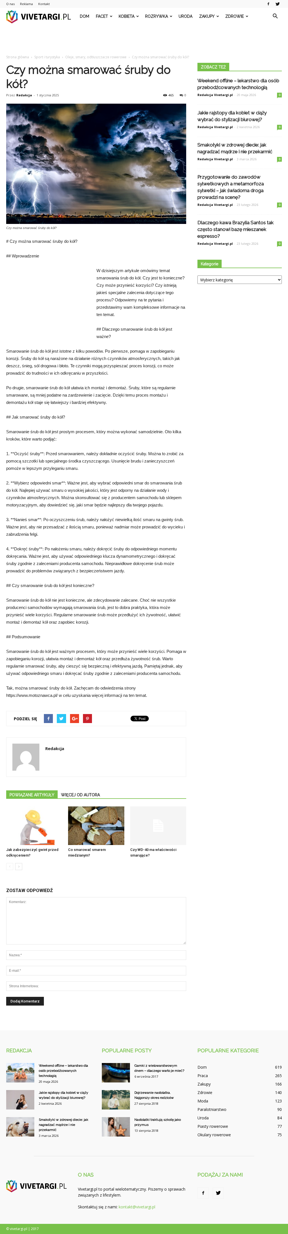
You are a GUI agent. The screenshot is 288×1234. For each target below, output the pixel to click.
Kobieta (126, 16)
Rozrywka (156, 16)
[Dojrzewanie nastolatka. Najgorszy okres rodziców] (116, 1100)
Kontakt (44, 4)
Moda (202, 1101)
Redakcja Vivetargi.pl (215, 95)
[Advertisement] (144, 40)
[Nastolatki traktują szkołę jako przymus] (116, 1127)
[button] (275, 16)
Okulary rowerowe (214, 1134)
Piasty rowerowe (212, 1126)
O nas (10, 4)
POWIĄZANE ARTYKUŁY (32, 795)
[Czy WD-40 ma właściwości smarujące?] (158, 825)
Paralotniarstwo (211, 1109)
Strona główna (17, 57)
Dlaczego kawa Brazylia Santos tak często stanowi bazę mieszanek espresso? (235, 229)
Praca (202, 1075)
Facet (102, 16)
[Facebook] (268, 4)
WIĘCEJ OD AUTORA (80, 795)
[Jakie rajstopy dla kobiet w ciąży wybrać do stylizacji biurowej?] (20, 1100)
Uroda (185, 16)
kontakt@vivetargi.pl (137, 1206)
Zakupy (207, 16)
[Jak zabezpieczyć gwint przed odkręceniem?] (34, 825)
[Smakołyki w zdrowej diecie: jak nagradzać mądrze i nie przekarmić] (20, 1127)
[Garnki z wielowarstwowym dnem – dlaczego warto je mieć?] (116, 1072)
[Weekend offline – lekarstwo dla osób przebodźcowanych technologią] (20, 1072)
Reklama (26, 4)
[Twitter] (277, 4)
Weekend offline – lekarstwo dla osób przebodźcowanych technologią (63, 1071)
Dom (84, 16)
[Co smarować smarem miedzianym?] (96, 825)
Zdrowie (234, 16)
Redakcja (24, 95)
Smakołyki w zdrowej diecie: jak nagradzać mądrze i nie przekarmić (63, 1125)
